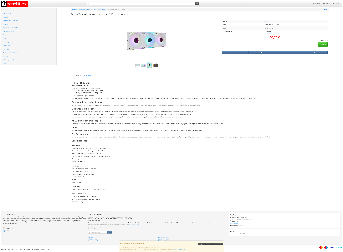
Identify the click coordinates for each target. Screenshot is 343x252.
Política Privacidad (93, 239)
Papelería (5, 56)
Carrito (337, 3)
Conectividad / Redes (9, 31)
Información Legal (163, 237)
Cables (5, 38)
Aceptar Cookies (217, 244)
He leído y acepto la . (101, 228)
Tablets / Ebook (7, 45)
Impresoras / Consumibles (10, 28)
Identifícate (317, 3)
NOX (266, 21)
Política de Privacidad (135, 224)
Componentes (7, 13)
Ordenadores (6, 10)
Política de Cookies (179, 250)
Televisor (5, 24)
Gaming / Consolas (8, 35)
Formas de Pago (163, 241)
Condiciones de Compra (95, 241)
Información (87, 75)
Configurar (201, 244)
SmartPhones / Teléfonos (10, 20)
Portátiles (5, 17)
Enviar (109, 232)
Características (77, 75)
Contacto (327, 3)
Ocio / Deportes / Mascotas (11, 60)
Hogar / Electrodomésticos (10, 53)
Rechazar (208, 244)
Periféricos (6, 42)
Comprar (322, 44)
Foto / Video (6, 49)
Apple (4, 63)
